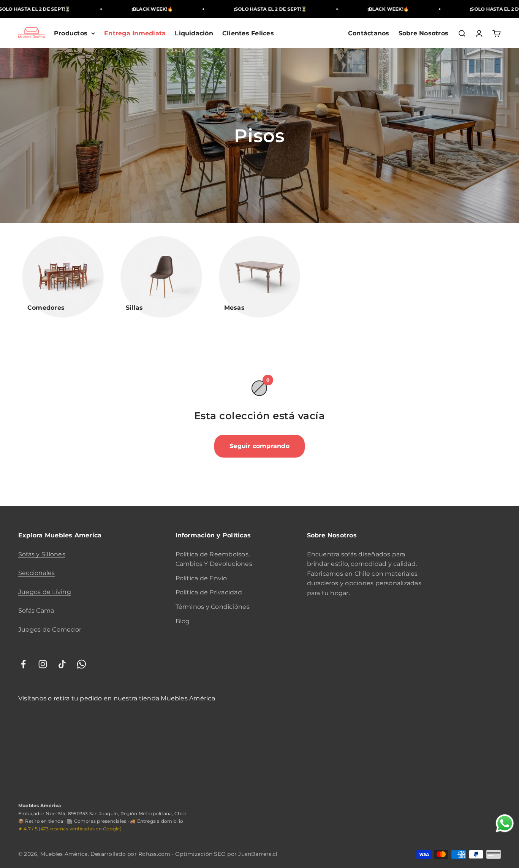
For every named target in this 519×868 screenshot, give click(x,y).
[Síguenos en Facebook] (23, 664)
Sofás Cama (36, 610)
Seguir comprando (259, 446)
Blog (183, 621)
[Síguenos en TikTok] (62, 664)
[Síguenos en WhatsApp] (81, 664)
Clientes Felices (248, 33)
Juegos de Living (44, 592)
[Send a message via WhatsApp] (504, 823)
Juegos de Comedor (49, 629)
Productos (70, 33)
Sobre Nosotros (423, 33)
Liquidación (194, 33)
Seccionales (36, 573)
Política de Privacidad (209, 592)
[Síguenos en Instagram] (43, 664)
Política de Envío (201, 578)
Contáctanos (368, 33)
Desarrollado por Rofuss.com (130, 854)
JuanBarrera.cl (257, 854)
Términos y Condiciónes (213, 606)
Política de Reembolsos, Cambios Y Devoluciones (214, 559)
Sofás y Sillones (41, 554)
